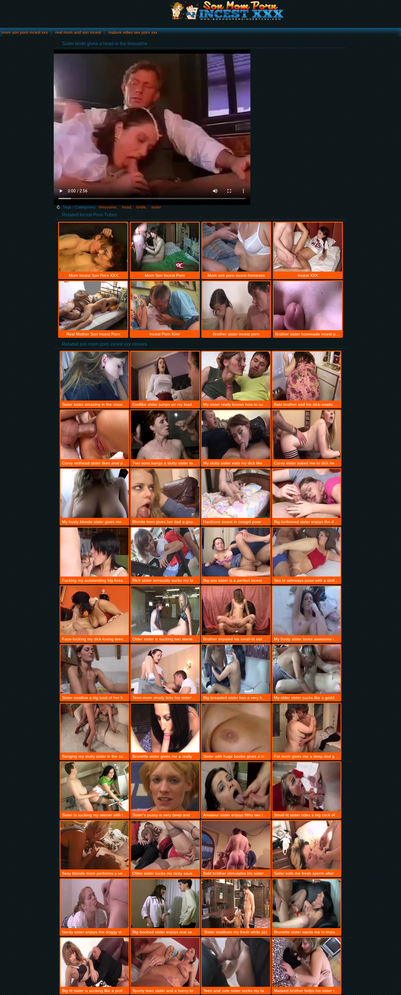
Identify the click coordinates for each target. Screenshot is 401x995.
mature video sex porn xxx (132, 32)
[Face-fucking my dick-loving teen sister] (94, 610)
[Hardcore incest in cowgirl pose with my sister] (236, 493)
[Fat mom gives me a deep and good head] (306, 728)
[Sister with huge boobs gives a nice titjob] (236, 728)
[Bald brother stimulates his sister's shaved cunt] (236, 845)
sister (156, 207)
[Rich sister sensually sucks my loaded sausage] (165, 552)
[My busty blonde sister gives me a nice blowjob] (94, 493)
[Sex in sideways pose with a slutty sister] (306, 552)
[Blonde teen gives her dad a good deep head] (165, 493)
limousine (108, 207)
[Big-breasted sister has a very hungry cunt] (236, 669)
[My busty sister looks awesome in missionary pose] (306, 610)
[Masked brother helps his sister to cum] (306, 962)
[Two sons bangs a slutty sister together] (165, 434)
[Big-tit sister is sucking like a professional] (94, 962)
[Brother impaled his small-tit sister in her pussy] (236, 610)
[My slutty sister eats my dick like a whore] (236, 434)
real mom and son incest (78, 32)
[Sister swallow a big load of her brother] (94, 669)
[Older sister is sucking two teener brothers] (165, 610)
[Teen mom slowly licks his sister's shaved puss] (165, 669)
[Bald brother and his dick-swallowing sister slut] (306, 376)
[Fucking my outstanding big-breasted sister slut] (94, 552)
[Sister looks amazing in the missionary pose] (94, 376)
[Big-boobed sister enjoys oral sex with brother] (165, 903)
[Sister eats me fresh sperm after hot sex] (306, 845)
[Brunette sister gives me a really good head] (165, 728)
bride (141, 207)
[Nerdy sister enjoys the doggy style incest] (94, 903)
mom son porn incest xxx (24, 32)
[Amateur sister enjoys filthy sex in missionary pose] (236, 786)
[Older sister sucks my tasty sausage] (165, 845)
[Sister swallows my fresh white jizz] (236, 903)
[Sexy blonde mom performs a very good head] (94, 845)
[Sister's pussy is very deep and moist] (165, 786)
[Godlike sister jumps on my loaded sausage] (165, 376)
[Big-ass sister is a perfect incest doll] (236, 552)
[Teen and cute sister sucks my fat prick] (236, 962)
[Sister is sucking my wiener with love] (94, 786)
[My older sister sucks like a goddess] (306, 669)
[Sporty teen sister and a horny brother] (165, 962)
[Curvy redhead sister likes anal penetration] (94, 434)
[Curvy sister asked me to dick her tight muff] (306, 434)
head (126, 207)
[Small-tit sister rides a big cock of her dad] (306, 786)
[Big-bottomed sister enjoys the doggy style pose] (306, 493)
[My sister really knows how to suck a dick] (236, 376)
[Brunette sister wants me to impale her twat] (306, 903)
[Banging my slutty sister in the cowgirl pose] (94, 728)
